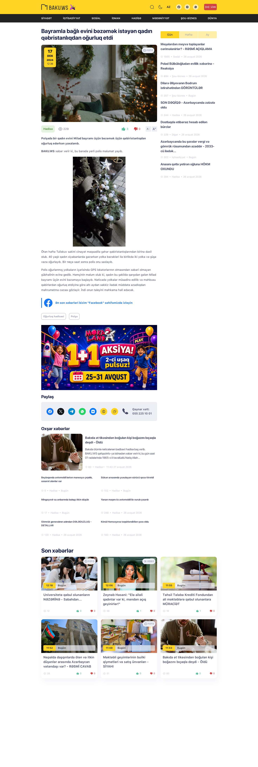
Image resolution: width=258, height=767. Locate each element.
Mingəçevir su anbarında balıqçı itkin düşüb (65, 499)
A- (148, 128)
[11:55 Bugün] (189, 573)
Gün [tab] (170, 34)
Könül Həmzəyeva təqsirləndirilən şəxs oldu (125, 521)
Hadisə (136, 18)
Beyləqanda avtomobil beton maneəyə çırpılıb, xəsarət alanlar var (66, 479)
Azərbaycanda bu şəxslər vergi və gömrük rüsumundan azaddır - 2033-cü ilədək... (187, 146)
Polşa (74, 316)
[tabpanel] (189, 110)
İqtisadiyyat (71, 18)
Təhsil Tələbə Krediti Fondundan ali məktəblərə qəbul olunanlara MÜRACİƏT (188, 599)
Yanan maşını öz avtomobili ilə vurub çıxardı (124, 499)
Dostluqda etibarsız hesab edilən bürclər (184, 124)
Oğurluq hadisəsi (53, 316)
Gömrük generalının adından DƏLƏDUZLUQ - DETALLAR (66, 523)
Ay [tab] (207, 34)
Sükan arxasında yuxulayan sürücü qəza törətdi (127, 477)
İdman (116, 18)
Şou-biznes (189, 18)
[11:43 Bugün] (189, 635)
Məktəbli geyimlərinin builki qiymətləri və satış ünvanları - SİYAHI (126, 661)
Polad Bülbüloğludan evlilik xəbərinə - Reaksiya (187, 66)
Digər (175, 134)
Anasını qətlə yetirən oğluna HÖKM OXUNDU (185, 166)
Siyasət (46, 18)
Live (213, 6)
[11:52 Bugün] (69, 635)
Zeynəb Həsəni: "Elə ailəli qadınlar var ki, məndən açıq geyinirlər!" (124, 599)
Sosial (96, 18)
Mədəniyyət (160, 18)
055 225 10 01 (142, 413)
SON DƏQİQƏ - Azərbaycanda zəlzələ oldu (188, 105)
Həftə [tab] (188, 34)
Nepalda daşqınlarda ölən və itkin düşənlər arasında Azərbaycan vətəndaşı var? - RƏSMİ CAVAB (68, 661)
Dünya (212, 18)
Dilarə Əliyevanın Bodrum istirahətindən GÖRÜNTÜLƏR (182, 85)
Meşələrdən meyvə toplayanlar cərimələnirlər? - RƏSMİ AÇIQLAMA (186, 46)
